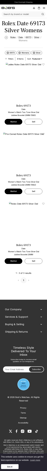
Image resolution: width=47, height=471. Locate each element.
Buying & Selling (14, 324)
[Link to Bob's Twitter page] (11, 431)
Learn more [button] (35, 460)
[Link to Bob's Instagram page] (23, 431)
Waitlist (13, 122)
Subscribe (36, 369)
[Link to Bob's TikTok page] (37, 431)
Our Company (13, 309)
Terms (23, 413)
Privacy (23, 408)
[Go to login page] (33, 7)
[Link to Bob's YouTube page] (30, 431)
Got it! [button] (10, 467)
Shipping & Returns (16, 331)
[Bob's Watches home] (8, 8)
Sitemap (23, 418)
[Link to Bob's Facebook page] (17, 431)
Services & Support (16, 316)
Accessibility (23, 423)
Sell (33, 122)
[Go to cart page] (38, 7)
